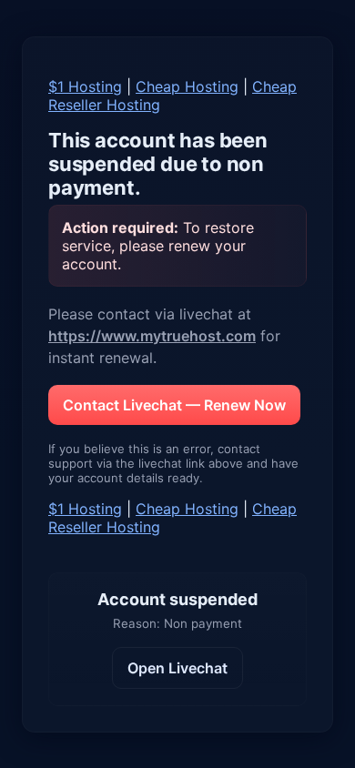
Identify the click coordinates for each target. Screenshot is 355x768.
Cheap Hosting (187, 86)
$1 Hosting (85, 86)
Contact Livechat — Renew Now (174, 405)
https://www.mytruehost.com (152, 336)
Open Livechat (177, 668)
